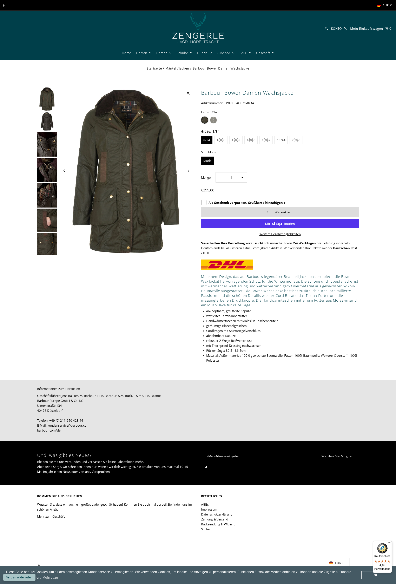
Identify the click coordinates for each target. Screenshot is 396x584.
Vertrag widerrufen (19, 577)
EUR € (387, 5)
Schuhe (182, 53)
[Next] (188, 170)
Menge (206, 177)
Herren (141, 53)
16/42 (266, 140)
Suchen (206, 529)
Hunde (202, 53)
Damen (161, 53)
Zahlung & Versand (214, 519)
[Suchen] (326, 28)
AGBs (205, 504)
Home (126, 53)
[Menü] (389, 543)
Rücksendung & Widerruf (219, 524)
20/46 (296, 140)
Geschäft (263, 53)
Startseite (154, 68)
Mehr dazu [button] (50, 577)
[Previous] (64, 170)
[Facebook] (3, 5)
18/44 (281, 140)
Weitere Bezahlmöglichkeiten (280, 234)
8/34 (206, 140)
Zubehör (223, 53)
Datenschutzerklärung (216, 514)
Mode (207, 161)
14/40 (251, 140)
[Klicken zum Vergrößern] (188, 93)
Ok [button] (376, 575)
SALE (243, 53)
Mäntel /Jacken (177, 68)
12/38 (236, 140)
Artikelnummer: (212, 103)
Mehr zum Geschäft (51, 516)
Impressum (209, 509)
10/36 (221, 140)
